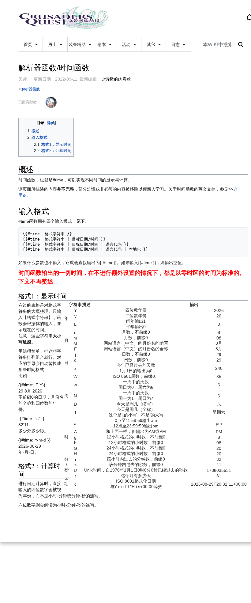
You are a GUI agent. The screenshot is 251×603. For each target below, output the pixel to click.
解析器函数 (30, 89)
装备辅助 (78, 44)
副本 (102, 44)
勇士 (53, 44)
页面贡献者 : (28, 102)
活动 (127, 44)
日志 (176, 44)
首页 (28, 44)
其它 (151, 44)
